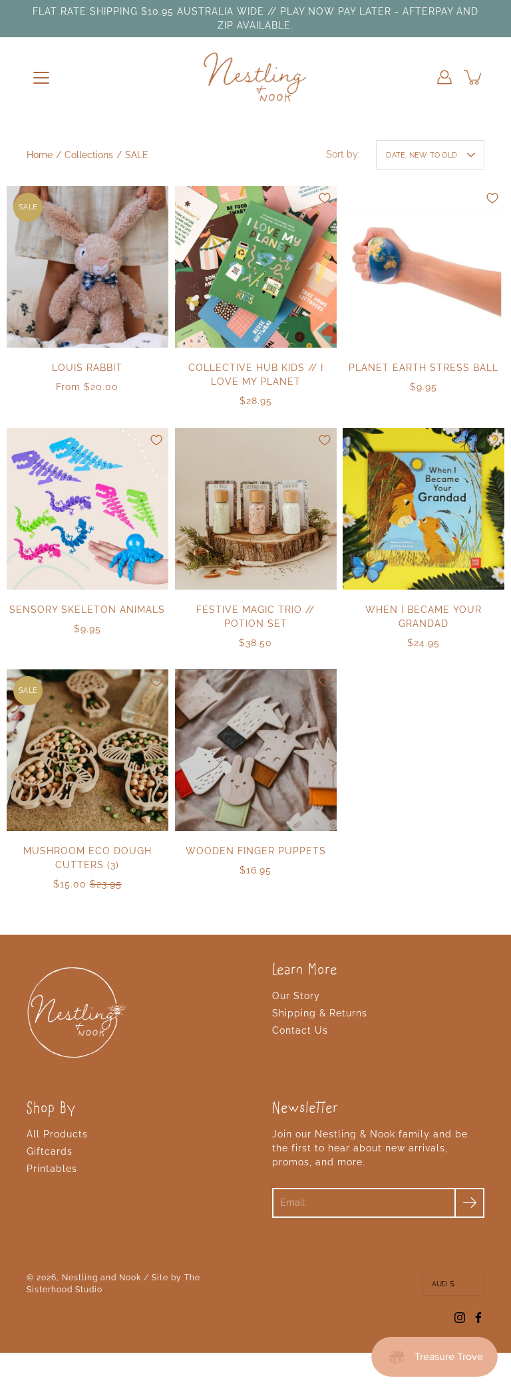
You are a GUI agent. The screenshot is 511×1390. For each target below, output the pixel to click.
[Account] (444, 77)
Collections (89, 155)
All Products (57, 1134)
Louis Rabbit (87, 367)
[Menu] (41, 78)
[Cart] (473, 77)
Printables (52, 1168)
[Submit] (469, 1203)
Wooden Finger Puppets (255, 851)
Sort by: (343, 154)
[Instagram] (460, 1317)
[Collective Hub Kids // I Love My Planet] (256, 267)
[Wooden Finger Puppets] (256, 750)
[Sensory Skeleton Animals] (87, 509)
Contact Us (300, 1030)
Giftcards (50, 1151)
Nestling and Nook (101, 1277)
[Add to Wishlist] (156, 198)
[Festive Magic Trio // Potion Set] (256, 509)
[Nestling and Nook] (255, 77)
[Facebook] (478, 1317)
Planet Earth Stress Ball (423, 367)
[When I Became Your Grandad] (423, 509)
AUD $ (443, 1283)
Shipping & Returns (319, 1013)
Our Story (296, 995)
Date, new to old (421, 155)
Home (40, 155)
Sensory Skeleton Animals (87, 609)
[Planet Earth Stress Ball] (423, 267)
